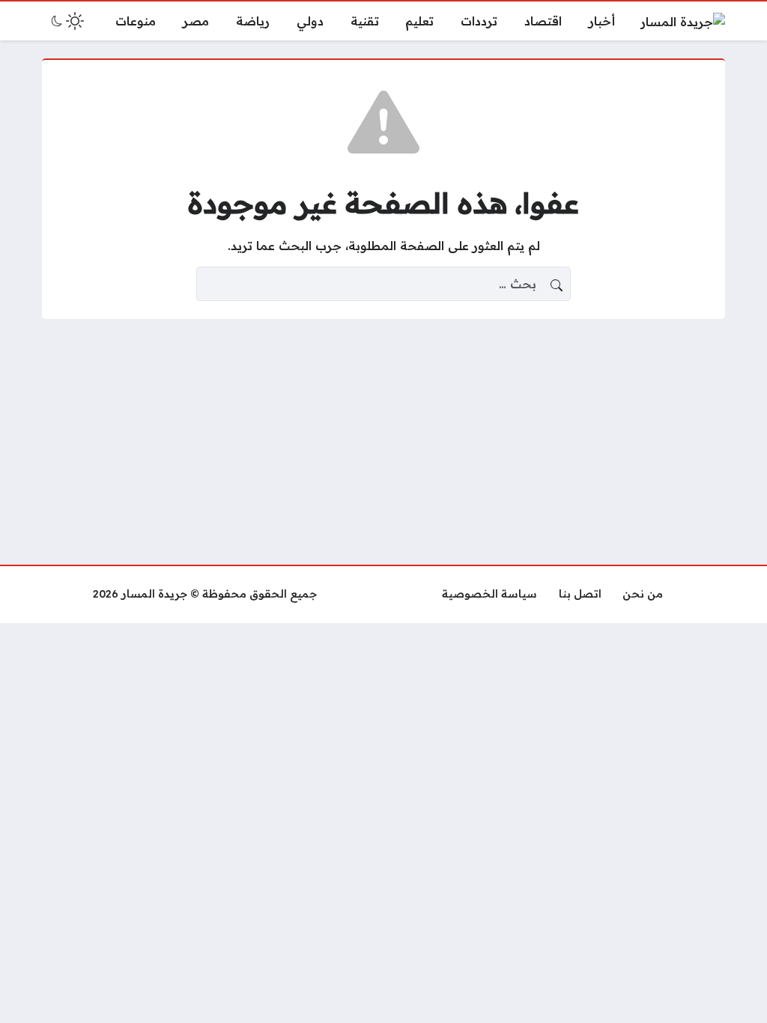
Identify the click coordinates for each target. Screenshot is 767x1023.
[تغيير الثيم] (66, 21)
